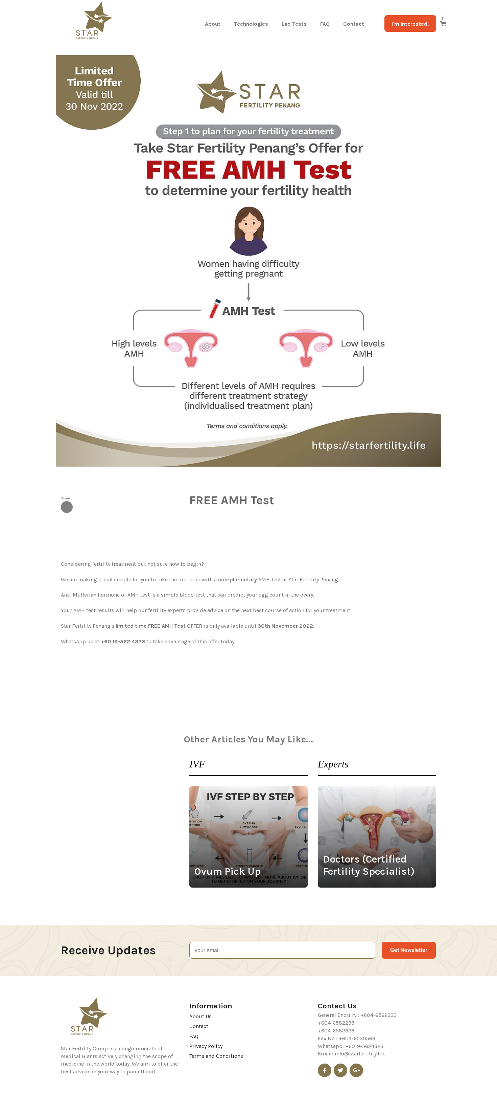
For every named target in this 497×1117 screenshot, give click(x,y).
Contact (353, 24)
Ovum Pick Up (227, 871)
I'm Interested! (410, 24)
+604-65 (370, 1015)
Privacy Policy (205, 1046)
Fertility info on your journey (94, 117)
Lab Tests (294, 24)
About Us (200, 1016)
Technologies (251, 24)
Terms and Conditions (216, 1056)
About (212, 24)
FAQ (325, 24)
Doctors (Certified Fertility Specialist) (369, 865)
